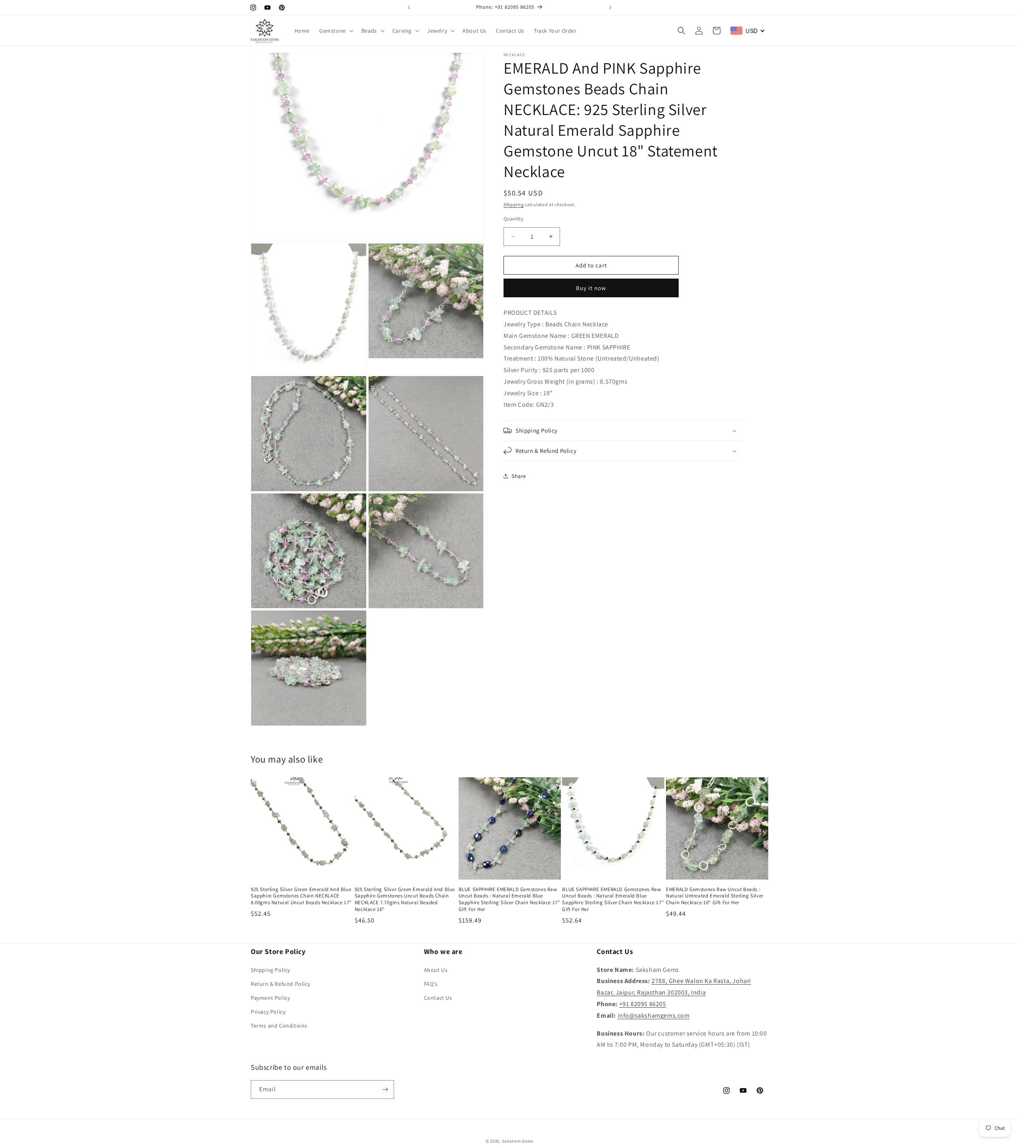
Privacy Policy (268, 1011)
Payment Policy (270, 997)
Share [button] (518, 475)
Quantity (513, 218)
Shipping (514, 204)
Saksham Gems (517, 1141)
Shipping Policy (270, 969)
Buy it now (591, 288)
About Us (436, 969)
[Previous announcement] (409, 7)
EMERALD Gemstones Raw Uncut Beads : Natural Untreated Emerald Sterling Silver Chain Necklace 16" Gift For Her (714, 896)
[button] (335, 30)
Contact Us (438, 997)
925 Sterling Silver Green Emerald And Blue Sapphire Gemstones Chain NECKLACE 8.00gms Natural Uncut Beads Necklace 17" (301, 896)
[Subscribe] (385, 1089)
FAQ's (431, 983)
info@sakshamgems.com (654, 1015)
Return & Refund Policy (280, 983)
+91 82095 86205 (642, 1004)
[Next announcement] (610, 7)
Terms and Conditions (279, 1025)
